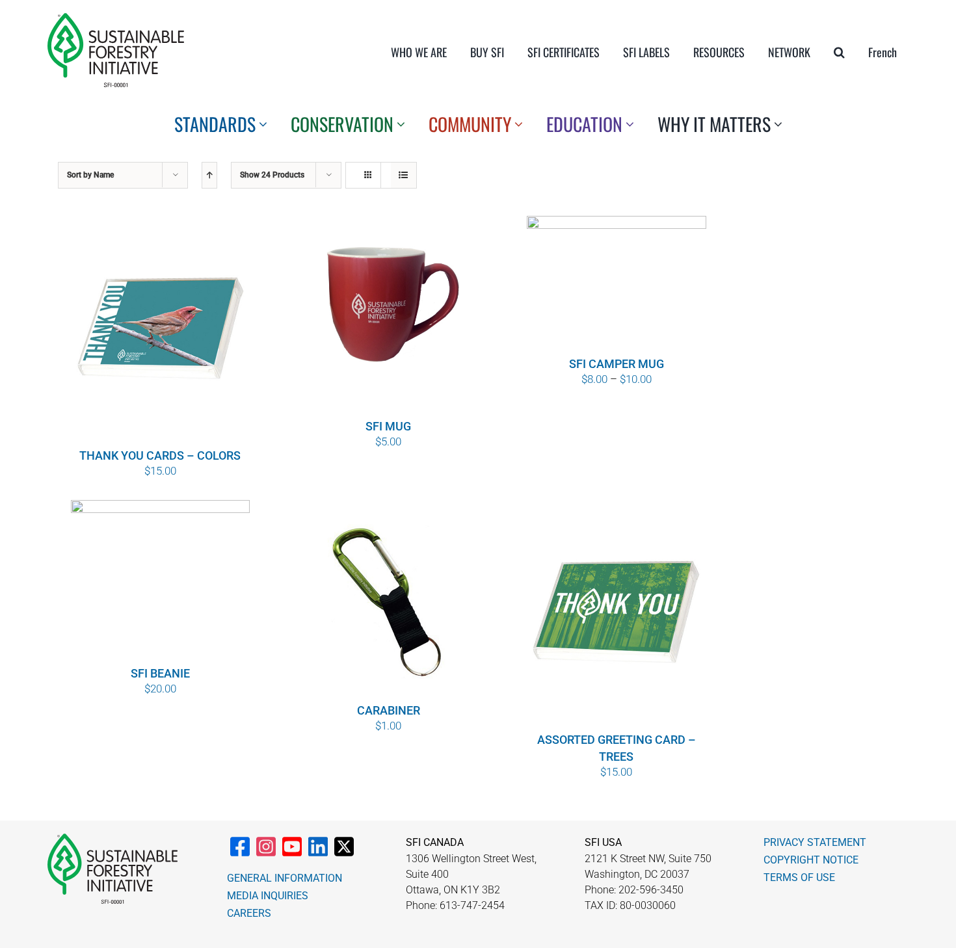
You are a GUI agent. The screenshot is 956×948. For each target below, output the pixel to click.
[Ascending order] (209, 175)
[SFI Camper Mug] (616, 284)
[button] (839, 52)
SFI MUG (388, 426)
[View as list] (403, 175)
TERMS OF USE (799, 877)
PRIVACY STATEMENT (814, 842)
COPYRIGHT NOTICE (810, 860)
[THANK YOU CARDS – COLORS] (160, 330)
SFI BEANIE (160, 673)
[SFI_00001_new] (115, 18)
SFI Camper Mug (616, 364)
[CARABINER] (388, 600)
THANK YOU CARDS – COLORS (160, 455)
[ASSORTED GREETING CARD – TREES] (616, 614)
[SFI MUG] (388, 315)
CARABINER (388, 710)
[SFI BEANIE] (160, 581)
